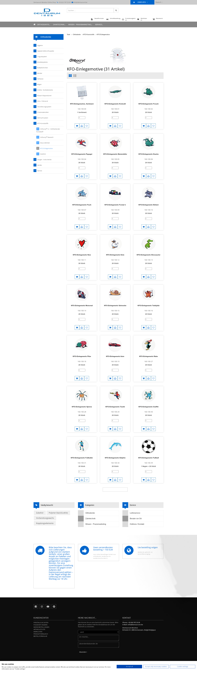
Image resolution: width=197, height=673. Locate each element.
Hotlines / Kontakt (137, 524)
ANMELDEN (141, 2)
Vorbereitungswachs (45, 518)
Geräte (39, 165)
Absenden (82, 652)
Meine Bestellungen (41, 627)
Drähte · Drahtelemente (45, 90)
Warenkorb (159, 18)
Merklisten (38, 632)
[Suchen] (116, 10)
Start (68, 34)
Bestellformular (40, 636)
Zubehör (43, 154)
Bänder (39, 73)
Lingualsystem (42, 56)
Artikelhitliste (39, 629)
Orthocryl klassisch (46, 137)
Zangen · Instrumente (44, 160)
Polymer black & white (58, 513)
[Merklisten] (86, 125)
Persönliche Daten (41, 622)
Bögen (39, 84)
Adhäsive (40, 79)
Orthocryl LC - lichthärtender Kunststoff (48, 130)
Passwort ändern (40, 625)
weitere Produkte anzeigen (115, 490)
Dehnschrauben (42, 118)
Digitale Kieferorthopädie (45, 51)
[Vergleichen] (82, 125)
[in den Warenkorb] (77, 125)
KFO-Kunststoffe (88, 34)
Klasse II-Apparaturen (44, 95)
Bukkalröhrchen (42, 68)
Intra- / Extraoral (42, 101)
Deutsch (158, 2)
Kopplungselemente (44, 523)
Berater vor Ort (136, 519)
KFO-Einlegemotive (103, 34)
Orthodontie (43, 24)
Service (98, 24)
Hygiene (40, 45)
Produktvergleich (41, 634)
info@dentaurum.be (80, 2)
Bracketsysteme (42, 62)
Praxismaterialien (43, 112)
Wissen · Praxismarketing (79, 24)
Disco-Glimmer (45, 143)
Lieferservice (135, 513)
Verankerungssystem (44, 107)
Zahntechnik (58, 24)
